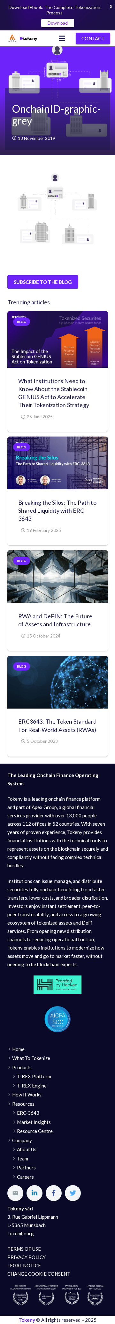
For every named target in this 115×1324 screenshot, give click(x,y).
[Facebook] (54, 1193)
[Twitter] (73, 1193)
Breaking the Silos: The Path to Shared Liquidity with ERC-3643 (57, 510)
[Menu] (62, 38)
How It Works (27, 1094)
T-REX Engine (32, 1085)
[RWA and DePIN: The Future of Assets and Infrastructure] (57, 576)
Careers (25, 1177)
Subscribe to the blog (43, 282)
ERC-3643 (28, 1113)
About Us (26, 1149)
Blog (21, 322)
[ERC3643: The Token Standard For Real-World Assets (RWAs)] (57, 682)
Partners (26, 1167)
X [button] (111, 6)
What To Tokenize (31, 1058)
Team (22, 1158)
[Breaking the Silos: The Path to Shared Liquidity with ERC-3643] (57, 463)
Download (58, 23)
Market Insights (34, 1122)
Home (18, 1049)
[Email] (15, 1193)
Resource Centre (35, 1131)
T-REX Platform (34, 1076)
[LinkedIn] (34, 1193)
